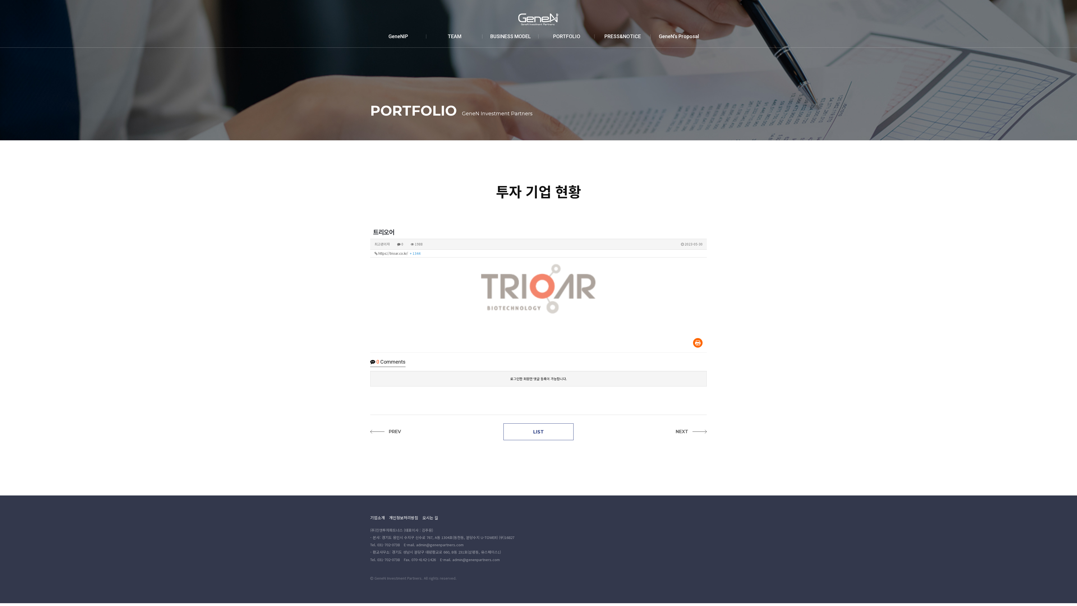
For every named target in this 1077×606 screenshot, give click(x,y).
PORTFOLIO (566, 36)
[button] (387, 431)
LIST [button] (538, 432)
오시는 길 (430, 517)
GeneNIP (398, 36)
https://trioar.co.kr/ (399, 253)
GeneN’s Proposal (679, 36)
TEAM (454, 36)
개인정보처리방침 (403, 517)
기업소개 (377, 517)
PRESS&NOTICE (622, 36)
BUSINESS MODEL (510, 36)
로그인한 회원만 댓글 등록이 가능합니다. (538, 378)
